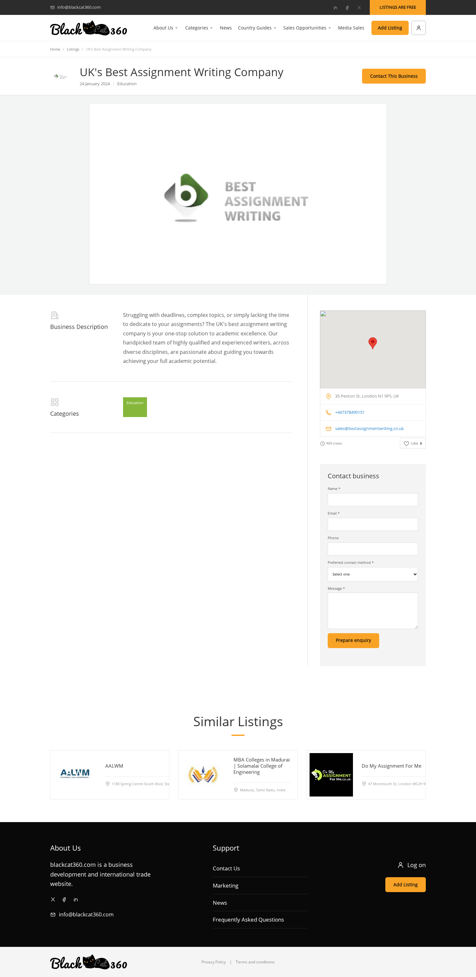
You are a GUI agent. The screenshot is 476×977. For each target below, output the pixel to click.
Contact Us (226, 868)
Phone (333, 537)
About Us (163, 28)
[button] (372, 343)
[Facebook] (347, 7)
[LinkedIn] (335, 7)
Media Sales (351, 28)
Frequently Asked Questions (248, 919)
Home (55, 49)
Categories (196, 28)
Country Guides (255, 28)
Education (135, 402)
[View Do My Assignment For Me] (331, 774)
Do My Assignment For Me (391, 765)
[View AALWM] (75, 774)
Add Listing (390, 28)
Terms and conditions (255, 962)
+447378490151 (350, 412)
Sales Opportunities (304, 28)
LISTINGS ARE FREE (398, 7)
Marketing (225, 885)
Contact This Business (394, 76)
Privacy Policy (213, 962)
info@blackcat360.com (86, 914)
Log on (416, 865)
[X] (359, 7)
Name (334, 488)
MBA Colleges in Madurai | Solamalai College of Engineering (261, 765)
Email (334, 513)
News (226, 28)
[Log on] (419, 28)
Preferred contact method (351, 562)
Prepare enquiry (353, 640)
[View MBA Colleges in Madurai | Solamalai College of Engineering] (203, 774)
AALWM (114, 765)
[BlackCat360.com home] (88, 28)
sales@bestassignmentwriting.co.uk (369, 428)
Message (336, 588)
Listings (73, 49)
